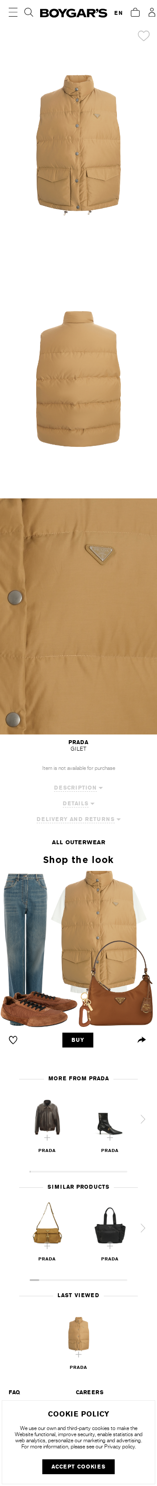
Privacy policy (119, 1447)
